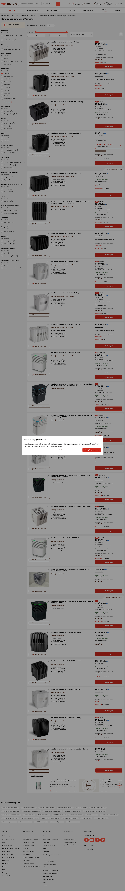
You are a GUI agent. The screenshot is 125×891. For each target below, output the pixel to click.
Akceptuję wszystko (92, 450)
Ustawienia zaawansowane (69, 450)
